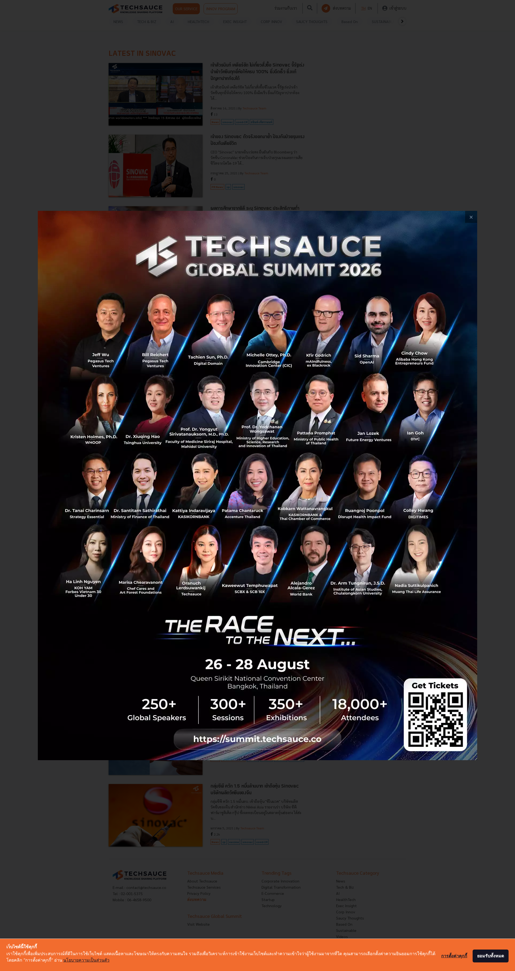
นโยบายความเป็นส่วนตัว (86, 960)
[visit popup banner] (257, 485)
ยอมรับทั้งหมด (490, 955)
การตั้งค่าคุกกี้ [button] (454, 955)
